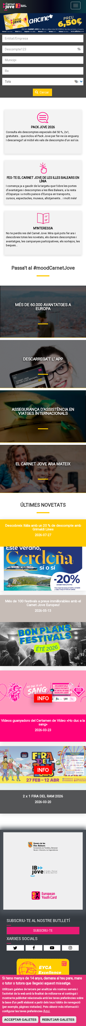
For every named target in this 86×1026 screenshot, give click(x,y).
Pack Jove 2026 (43, 127)
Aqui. (46, 1011)
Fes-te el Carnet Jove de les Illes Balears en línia (43, 179)
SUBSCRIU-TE (43, 930)
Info (43, 698)
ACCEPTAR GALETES (20, 1019)
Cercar (44, 92)
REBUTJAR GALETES (58, 1019)
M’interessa (43, 228)
